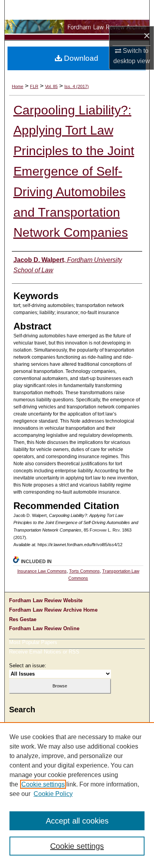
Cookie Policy (53, 793)
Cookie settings (43, 784)
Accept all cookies (77, 820)
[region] (77, 793)
